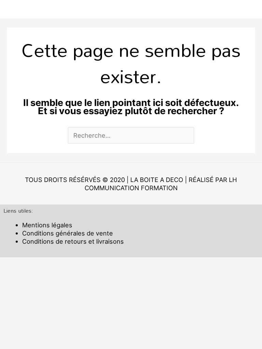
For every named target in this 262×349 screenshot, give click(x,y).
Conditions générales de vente (67, 233)
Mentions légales (47, 225)
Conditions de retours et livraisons (73, 241)
